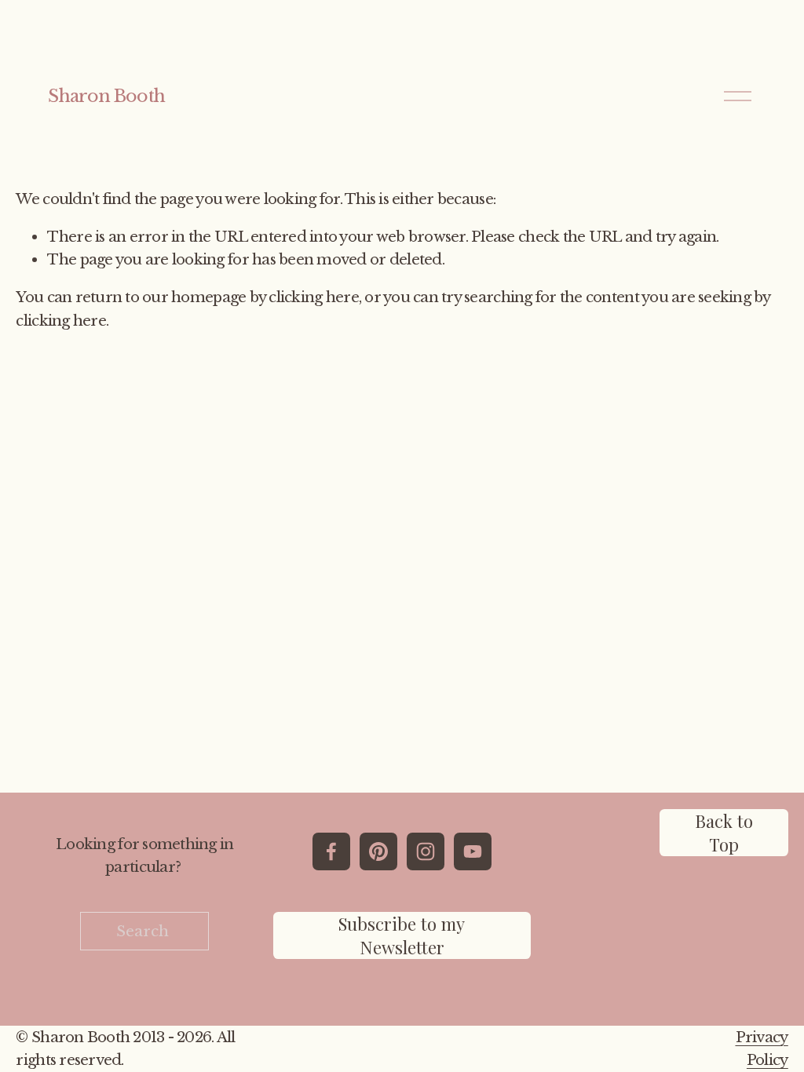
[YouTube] (473, 851)
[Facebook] (331, 851)
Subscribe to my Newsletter (401, 935)
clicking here (313, 297)
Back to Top (724, 832)
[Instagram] (425, 851)
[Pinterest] (378, 851)
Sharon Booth (106, 96)
